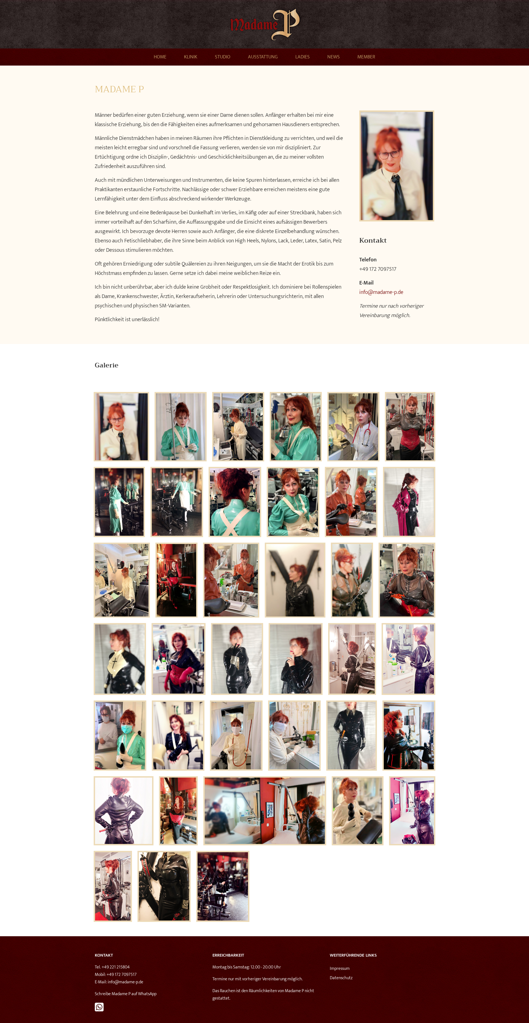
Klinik (190, 57)
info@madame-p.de (381, 292)
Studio (222, 57)
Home (160, 57)
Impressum (340, 968)
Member (366, 57)
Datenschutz (341, 978)
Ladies (302, 57)
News (333, 57)
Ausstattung (263, 57)
